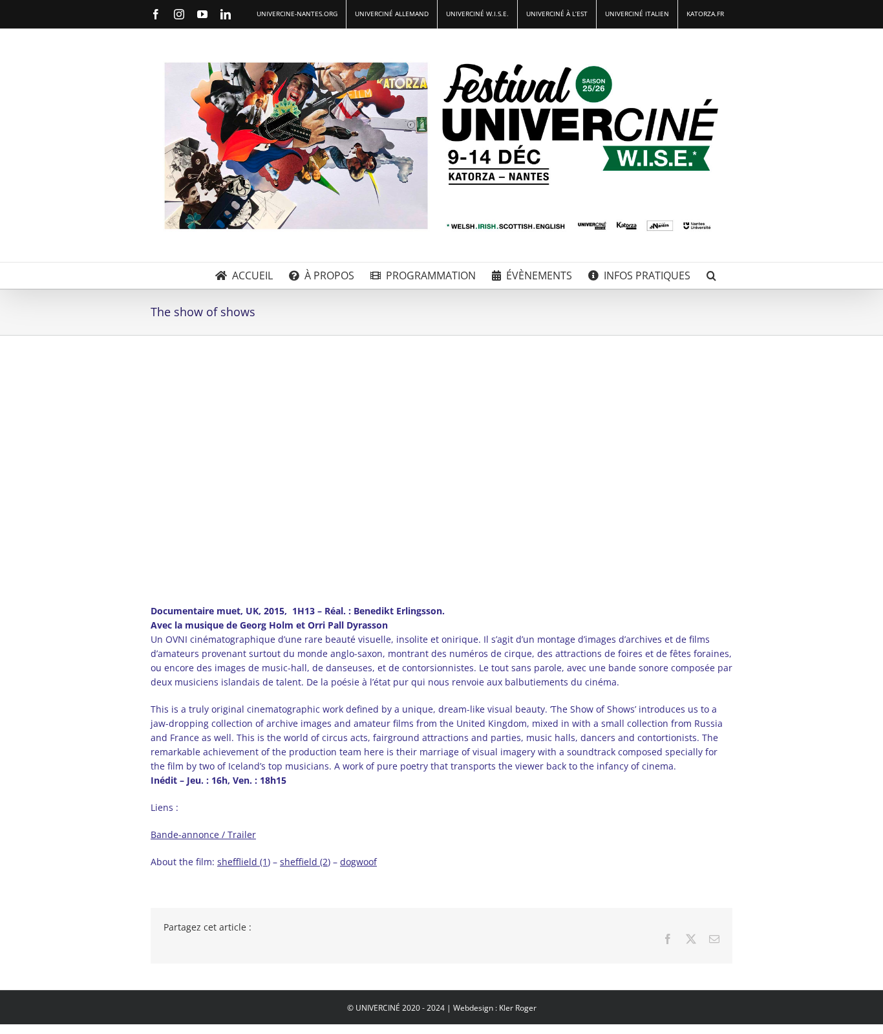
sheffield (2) (305, 862)
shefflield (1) (243, 862)
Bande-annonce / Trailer (203, 834)
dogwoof (358, 862)
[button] (711, 275)
